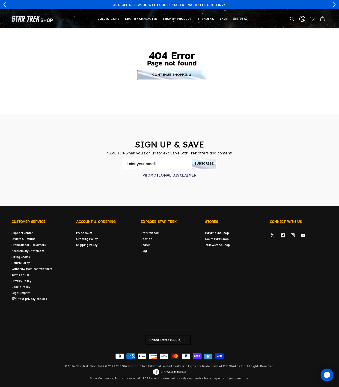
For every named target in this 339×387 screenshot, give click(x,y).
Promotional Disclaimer (169, 175)
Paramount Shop (217, 233)
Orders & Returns (23, 239)
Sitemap (146, 239)
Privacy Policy (21, 281)
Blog (144, 251)
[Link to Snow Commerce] (169, 374)
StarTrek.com (150, 233)
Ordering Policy (87, 239)
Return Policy (21, 263)
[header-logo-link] (33, 19)
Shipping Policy (87, 245)
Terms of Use (21, 275)
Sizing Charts (21, 257)
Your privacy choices (32, 299)
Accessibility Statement (28, 251)
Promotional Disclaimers (29, 245)
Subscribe (204, 163)
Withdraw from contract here (32, 269)
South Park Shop (217, 239)
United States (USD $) (165, 340)
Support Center (22, 233)
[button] (4, 4)
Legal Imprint (21, 293)
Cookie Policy (21, 287)
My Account (84, 233)
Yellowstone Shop (217, 245)
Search (146, 245)
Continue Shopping (171, 75)
